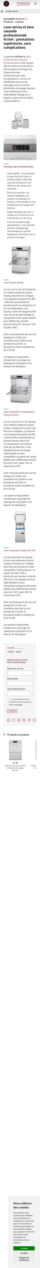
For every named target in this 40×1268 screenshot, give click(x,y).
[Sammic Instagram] (18, 720)
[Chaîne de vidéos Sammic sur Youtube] (13, 720)
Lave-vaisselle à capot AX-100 (19, 550)
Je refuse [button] (24, 1253)
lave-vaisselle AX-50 (17, 421)
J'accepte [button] (24, 1248)
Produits (9, 21)
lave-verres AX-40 (16, 289)
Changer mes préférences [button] (24, 1259)
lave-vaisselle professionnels (15, 61)
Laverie (19, 21)
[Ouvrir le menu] (36, 4)
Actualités (14, 18)
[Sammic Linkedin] (29, 720)
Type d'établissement (16, 689)
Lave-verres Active (13, 282)
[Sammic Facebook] (34, 720)
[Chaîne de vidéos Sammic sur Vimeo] (8, 720)
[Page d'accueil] (6, 4)
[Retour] (32, 3)
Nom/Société (12, 678)
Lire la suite (18, 705)
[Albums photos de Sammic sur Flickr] (24, 720)
